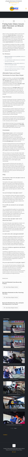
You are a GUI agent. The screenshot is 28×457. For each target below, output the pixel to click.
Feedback (5, 434)
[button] (16, 334)
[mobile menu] (26, 8)
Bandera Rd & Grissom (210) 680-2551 (14, 1)
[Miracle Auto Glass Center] (14, 8)
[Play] (14, 326)
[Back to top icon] (14, 445)
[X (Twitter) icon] (14, 4)
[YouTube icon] (15, 4)
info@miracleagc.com (14, 2)
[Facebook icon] (12, 4)
